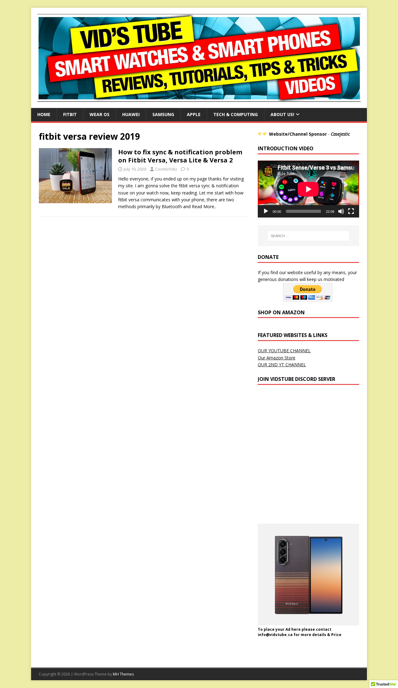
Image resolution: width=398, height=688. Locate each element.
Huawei (131, 114)
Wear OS (99, 114)
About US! (282, 114)
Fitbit (70, 114)
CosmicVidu (166, 169)
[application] (308, 189)
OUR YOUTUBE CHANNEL (284, 350)
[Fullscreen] (351, 211)
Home (43, 114)
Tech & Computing (235, 114)
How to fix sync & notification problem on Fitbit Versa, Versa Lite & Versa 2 (180, 156)
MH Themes (123, 674)
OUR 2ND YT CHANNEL (282, 364)
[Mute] (341, 211)
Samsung (163, 114)
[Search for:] (308, 236)
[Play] (266, 211)
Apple (194, 114)
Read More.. (204, 206)
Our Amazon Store (276, 358)
